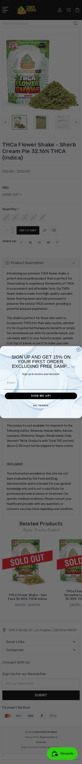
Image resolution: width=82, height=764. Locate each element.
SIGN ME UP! (41, 395)
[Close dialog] (78, 350)
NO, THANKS (41, 406)
